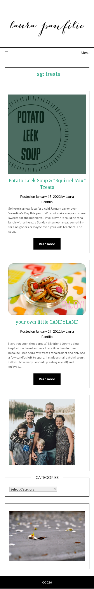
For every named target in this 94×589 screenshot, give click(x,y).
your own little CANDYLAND (47, 322)
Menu (85, 52)
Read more (47, 244)
